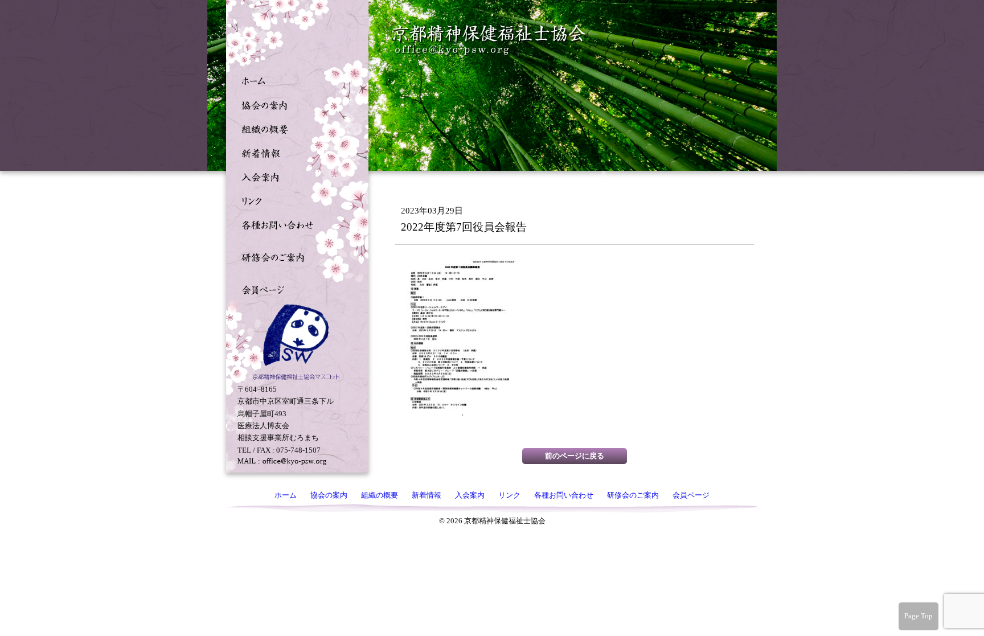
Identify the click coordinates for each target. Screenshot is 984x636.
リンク (294, 200)
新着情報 (294, 152)
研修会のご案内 (294, 256)
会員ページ (294, 289)
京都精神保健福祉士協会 (490, 40)
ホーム (294, 80)
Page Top (918, 616)
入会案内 (294, 176)
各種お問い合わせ (294, 224)
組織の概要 (294, 128)
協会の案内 (294, 104)
